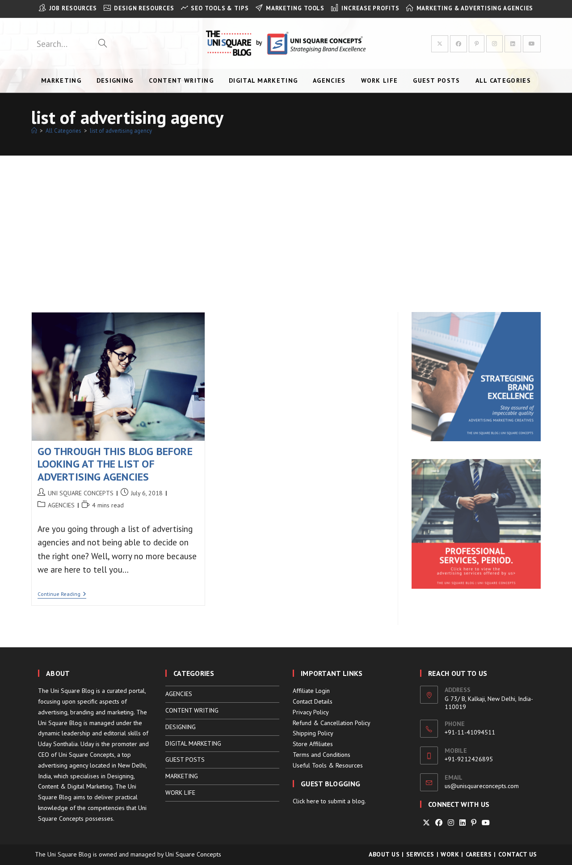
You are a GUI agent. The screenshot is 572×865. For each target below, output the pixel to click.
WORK (450, 854)
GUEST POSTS (185, 759)
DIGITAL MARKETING (193, 743)
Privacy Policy (311, 712)
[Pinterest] (473, 823)
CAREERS (479, 854)
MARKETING (181, 776)
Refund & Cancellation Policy (331, 723)
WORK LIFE (180, 793)
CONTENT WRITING (192, 710)
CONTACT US (517, 854)
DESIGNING (180, 727)
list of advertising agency (121, 131)
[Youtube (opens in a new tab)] (532, 43)
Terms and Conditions (321, 755)
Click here (306, 801)
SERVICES (420, 854)
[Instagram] (451, 823)
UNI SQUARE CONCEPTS (81, 493)
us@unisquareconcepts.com (482, 786)
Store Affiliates (313, 744)
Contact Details (312, 701)
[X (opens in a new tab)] (439, 43)
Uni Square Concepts (193, 854)
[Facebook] (438, 823)
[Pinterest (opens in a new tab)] (476, 43)
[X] (426, 823)
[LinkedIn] (462, 823)
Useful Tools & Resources (328, 765)
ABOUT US (384, 854)
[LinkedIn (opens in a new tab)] (513, 43)
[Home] (34, 131)
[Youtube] (486, 823)
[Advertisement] (286, 222)
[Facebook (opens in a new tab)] (458, 43)
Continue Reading (62, 595)
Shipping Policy (313, 733)
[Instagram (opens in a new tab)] (494, 43)
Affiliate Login (311, 691)
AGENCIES (61, 505)
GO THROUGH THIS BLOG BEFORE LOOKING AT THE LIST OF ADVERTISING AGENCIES (115, 464)
